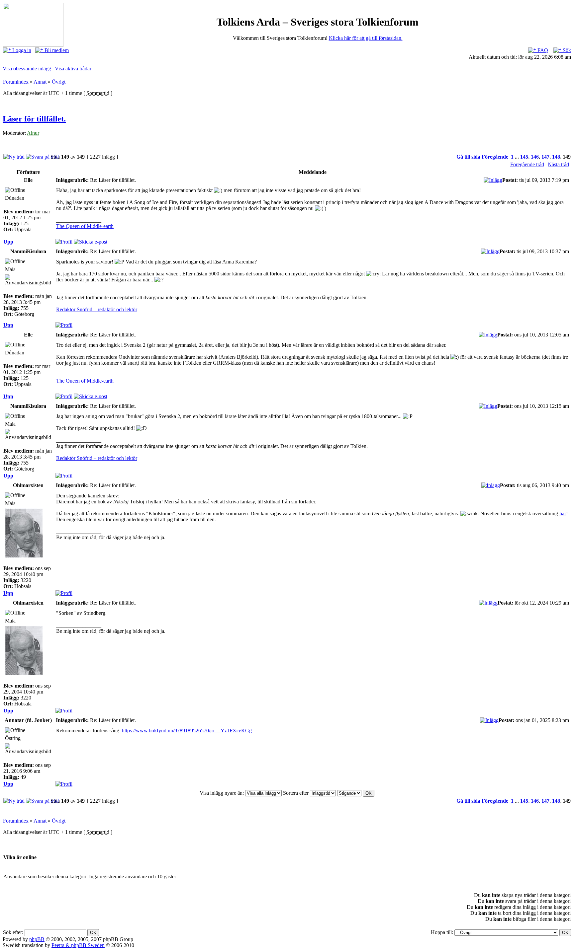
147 (545, 157)
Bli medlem (56, 50)
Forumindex (16, 82)
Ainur (33, 133)
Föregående (495, 157)
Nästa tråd (558, 164)
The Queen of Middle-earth (85, 226)
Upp (8, 242)
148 (556, 157)
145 (524, 157)
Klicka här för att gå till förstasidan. (366, 38)
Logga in (21, 50)
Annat (40, 82)
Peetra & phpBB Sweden (78, 945)
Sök (566, 50)
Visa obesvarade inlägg (27, 68)
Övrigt (58, 82)
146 (535, 157)
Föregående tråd (527, 164)
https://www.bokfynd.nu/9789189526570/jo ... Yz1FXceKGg (187, 730)
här (562, 513)
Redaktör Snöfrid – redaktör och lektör (96, 309)
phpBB (37, 939)
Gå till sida (468, 157)
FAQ (542, 50)
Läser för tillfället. (34, 118)
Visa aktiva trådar (73, 68)
